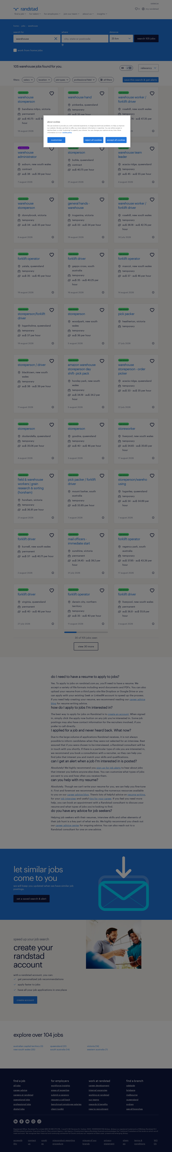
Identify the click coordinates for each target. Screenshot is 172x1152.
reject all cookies (93, 140)
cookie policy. (67, 132)
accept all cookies (116, 140)
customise (56, 140)
